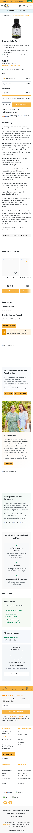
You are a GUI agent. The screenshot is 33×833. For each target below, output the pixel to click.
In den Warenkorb (21, 104)
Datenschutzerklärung (23, 776)
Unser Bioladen (6, 810)
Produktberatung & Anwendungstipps (11, 615)
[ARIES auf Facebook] (5, 802)
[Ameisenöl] (10, 267)
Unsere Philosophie (19, 810)
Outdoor (20, 745)
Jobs (19, 737)
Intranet (4, 783)
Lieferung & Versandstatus (13, 610)
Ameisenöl (10, 278)
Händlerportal (5, 781)
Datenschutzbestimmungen (17, 716)
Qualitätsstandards (20, 393)
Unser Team (8, 463)
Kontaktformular (16, 674)
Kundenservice (22, 765)
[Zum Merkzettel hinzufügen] (15, 272)
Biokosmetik (21, 742)
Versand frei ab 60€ (18, 1)
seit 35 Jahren (6, 1)
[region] (16, 29)
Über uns (20, 732)
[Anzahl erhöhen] (9, 104)
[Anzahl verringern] (3, 104)
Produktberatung (6, 768)
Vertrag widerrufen (8, 754)
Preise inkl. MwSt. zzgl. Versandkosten (11, 65)
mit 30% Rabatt (16, 10)
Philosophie (8, 393)
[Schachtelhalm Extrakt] (16, 29)
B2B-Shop (4, 776)
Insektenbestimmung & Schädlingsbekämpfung (12, 621)
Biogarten (20, 739)
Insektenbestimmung (7, 770)
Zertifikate (4, 773)
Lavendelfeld (10, 813)
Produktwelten (20, 813)
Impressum (21, 783)
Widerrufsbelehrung (23, 773)
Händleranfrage (6, 778)
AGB (20, 718)
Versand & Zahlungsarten (24, 770)
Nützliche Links (6, 765)
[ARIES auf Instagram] (10, 802)
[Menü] (2, 5)
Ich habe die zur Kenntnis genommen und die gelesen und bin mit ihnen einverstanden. (15, 718)
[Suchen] (20, 6)
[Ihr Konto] (27, 5)
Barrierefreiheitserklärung (24, 778)
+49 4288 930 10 (11, 637)
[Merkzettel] (24, 5)
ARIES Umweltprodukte (24, 728)
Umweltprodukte (22, 734)
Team (27, 810)
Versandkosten (7, 824)
